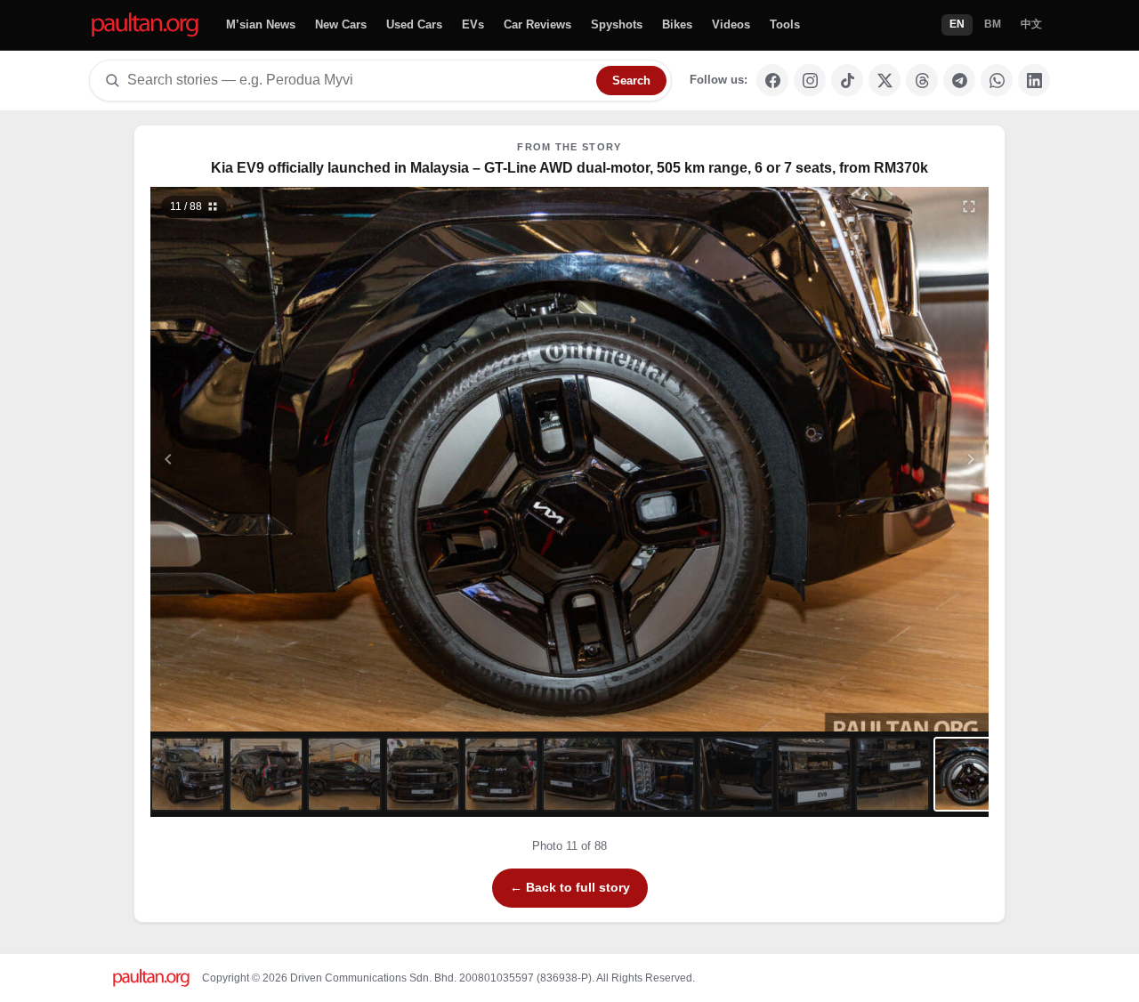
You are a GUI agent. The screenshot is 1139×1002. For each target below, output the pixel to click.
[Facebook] (772, 80)
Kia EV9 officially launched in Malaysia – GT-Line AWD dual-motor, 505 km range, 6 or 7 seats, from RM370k (569, 167)
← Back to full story (570, 887)
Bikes (677, 24)
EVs (473, 24)
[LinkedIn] (1034, 80)
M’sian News (260, 24)
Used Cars (414, 24)
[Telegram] (959, 80)
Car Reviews (537, 24)
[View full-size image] (969, 206)
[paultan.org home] (145, 25)
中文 (1031, 24)
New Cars (341, 24)
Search (631, 80)
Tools (785, 24)
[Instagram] (810, 80)
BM (992, 24)
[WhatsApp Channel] (997, 80)
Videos (731, 24)
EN (957, 24)
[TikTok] (847, 80)
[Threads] (922, 80)
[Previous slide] (255, 459)
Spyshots (616, 24)
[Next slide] (885, 459)
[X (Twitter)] (884, 80)
